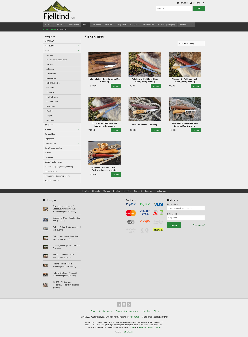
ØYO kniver (51, 87)
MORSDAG (60, 24)
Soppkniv (50, 115)
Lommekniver (52, 78)
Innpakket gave (51, 171)
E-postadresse (173, 204)
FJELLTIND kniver (53, 83)
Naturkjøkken (148, 24)
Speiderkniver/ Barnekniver (57, 59)
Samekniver (51, 120)
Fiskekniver (51, 73)
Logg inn (148, 191)
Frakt (93, 311)
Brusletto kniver (52, 101)
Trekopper (96, 24)
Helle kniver (51, 106)
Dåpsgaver (134, 24)
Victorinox (50, 92)
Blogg (156, 311)
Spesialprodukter (52, 180)
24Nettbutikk (128, 332)
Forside (48, 24)
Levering (127, 191)
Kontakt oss (161, 191)
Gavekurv (49, 157)
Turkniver (50, 64)
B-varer (183, 24)
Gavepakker (121, 24)
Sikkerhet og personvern (127, 311)
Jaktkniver (50, 69)
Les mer (132, 327)
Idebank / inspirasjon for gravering (59, 166)
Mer (191, 24)
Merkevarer (74, 24)
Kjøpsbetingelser (105, 311)
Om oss (106, 191)
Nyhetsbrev (146, 311)
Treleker (108, 24)
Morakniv (50, 111)
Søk (198, 8)
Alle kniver (50, 55)
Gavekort (138, 191)
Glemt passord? (199, 225)
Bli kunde (96, 191)
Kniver (85, 24)
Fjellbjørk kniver (52, 97)
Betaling (116, 191)
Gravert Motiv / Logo (53, 162)
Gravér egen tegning (166, 24)
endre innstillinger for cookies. (150, 327)
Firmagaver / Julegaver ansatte (58, 176)
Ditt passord (172, 213)
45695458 (134, 316)
